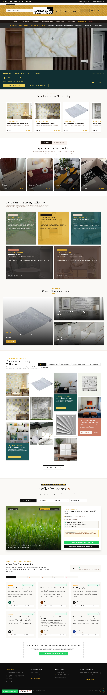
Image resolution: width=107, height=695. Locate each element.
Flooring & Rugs (35, 21)
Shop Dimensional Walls (37, 85)
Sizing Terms (98, 690)
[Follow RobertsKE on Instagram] (6, 681)
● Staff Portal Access (60, 677)
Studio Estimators (82, 21)
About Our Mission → (36, 678)
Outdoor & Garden (60, 21)
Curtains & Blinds (25, 21)
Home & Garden (34, 672)
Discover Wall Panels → (63, 275)
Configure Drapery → (14, 457)
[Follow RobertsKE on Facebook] (9, 681)
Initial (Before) (54, 509)
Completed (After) (45, 509)
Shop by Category (59, 142)
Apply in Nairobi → (90, 679)
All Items (42, 364)
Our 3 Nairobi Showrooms (63, 674)
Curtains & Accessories (36, 676)
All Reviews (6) (10, 577)
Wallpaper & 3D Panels (47, 21)
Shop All (16, 21)
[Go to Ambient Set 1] (92, 82)
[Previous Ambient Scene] (98, 85)
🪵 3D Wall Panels (46, 577)
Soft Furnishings (71, 21)
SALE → (91, 21)
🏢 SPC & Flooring (58, 577)
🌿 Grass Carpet (22, 577)
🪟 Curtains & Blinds (34, 577)
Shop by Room (46, 142)
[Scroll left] (4, 175)
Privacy (91, 690)
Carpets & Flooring (35, 674)
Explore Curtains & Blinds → (16, 275)
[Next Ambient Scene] (102, 85)
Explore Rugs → (61, 408)
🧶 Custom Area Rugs (71, 577)
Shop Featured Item (14, 85)
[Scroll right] (103, 175)
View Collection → (86, 432)
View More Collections (53, 467)
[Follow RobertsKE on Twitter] (11, 681)
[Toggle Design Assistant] (102, 690)
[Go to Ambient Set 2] (94, 82)
